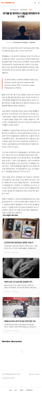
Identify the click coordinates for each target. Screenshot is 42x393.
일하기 (22, 390)
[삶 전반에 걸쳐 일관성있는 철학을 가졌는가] (21, 236)
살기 (10, 390)
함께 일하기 (29, 390)
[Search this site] (35, 2)
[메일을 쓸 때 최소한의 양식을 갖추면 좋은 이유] (21, 315)
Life (30, 10)
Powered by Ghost (9, 378)
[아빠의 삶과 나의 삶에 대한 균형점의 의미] (21, 276)
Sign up (31, 374)
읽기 (16, 390)
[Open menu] (38, 2)
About (37, 374)
